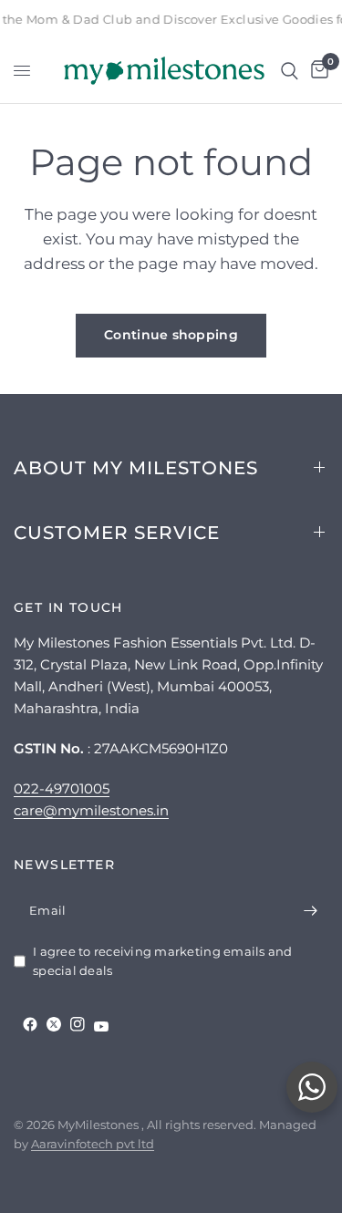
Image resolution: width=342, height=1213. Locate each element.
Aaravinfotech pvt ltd (92, 1143)
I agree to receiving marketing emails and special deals (163, 961)
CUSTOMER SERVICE (117, 533)
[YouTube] (101, 1026)
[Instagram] (77, 1024)
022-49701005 (61, 788)
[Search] (290, 70)
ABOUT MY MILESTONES (136, 468)
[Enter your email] (310, 911)
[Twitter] (54, 1024)
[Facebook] (30, 1024)
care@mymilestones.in (91, 810)
